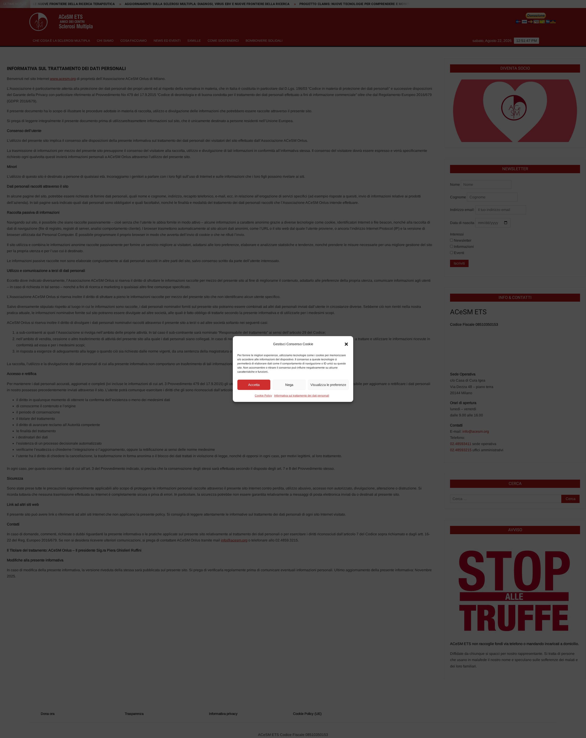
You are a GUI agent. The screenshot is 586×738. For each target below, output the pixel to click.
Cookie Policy (263, 395)
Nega (289, 385)
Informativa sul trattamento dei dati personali (301, 395)
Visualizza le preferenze (328, 385)
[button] (346, 344)
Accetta (254, 385)
